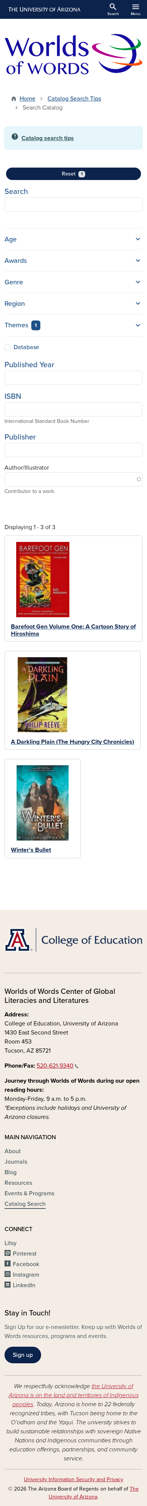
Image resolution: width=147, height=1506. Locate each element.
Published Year (29, 364)
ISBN (13, 396)
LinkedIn (24, 1285)
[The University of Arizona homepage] (44, 9)
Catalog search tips (47, 138)
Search (16, 191)
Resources (18, 1183)
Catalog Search (25, 1204)
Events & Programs (29, 1193)
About (13, 1151)
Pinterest (25, 1253)
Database (26, 347)
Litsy (11, 1243)
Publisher (20, 437)
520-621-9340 (55, 1066)
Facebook (26, 1264)
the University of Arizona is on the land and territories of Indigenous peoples (74, 1395)
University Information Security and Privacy (73, 1479)
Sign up (23, 1355)
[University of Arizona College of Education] (73, 940)
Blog (11, 1172)
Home (27, 98)
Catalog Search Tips (74, 98)
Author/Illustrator (27, 467)
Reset (84, 174)
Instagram (26, 1275)
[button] (73, 239)
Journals (16, 1162)
